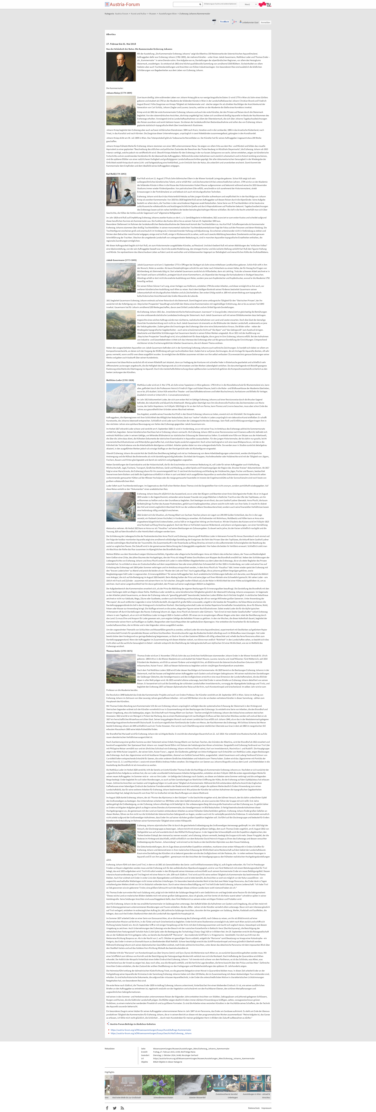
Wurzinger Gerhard (190, 1055)
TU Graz (265, 4)
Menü (247, 4)
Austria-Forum (125, 4)
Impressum (266, 1108)
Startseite (107, 4)
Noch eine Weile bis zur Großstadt (159, 1097)
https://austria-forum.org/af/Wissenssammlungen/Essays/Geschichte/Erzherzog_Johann (151, 1033)
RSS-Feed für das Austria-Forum (122, 1108)
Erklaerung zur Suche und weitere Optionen (220, 4)
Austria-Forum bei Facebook (107, 1108)
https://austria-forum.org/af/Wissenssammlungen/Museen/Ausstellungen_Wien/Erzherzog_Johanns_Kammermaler (204, 1058)
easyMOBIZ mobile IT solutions (128, 1097)
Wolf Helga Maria (188, 1052)
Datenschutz (254, 1108)
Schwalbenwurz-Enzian (195, 1097)
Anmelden (265, 22)
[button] (224, 21)
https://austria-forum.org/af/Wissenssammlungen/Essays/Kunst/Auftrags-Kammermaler (151, 1030)
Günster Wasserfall (230, 1097)
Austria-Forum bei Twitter (114, 1108)
